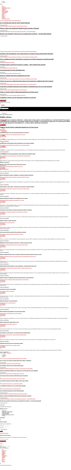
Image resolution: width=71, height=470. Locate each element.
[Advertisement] (35, 44)
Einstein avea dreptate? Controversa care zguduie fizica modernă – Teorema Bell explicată (25, 34)
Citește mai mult (4, 141)
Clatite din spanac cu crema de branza (8, 300)
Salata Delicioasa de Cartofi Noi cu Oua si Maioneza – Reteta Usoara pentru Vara (18, 266)
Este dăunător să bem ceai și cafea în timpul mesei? (11, 365)
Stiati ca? (4, 461)
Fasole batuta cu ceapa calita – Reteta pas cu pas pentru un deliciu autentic (17, 186)
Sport (3, 16)
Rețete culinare (5, 10)
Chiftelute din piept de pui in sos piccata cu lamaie (11, 343)
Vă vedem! (3, 129)
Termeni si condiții (5, 412)
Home (1, 114)
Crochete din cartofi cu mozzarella (8, 289)
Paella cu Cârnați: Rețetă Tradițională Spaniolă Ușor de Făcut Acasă (19, 92)
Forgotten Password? (4, 433)
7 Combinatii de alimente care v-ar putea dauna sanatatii (13, 385)
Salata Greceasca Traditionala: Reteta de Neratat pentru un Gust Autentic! (17, 277)
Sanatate (3, 452)
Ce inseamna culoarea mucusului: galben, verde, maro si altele (14, 380)
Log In (1, 443)
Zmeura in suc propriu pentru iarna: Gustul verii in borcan (13, 164)
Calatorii (3, 456)
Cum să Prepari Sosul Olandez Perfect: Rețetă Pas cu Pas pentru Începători (17, 143)
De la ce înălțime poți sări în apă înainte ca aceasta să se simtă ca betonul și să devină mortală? (27, 59)
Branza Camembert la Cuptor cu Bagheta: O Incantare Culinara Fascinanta (16, 175)
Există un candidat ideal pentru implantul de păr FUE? (15, 75)
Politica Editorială (5, 413)
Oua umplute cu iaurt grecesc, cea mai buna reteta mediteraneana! (15, 332)
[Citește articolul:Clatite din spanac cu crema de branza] (35, 302)
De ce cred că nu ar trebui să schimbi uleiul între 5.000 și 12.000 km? (15, 360)
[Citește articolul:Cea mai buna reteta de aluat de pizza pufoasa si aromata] (35, 234)
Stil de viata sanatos (6, 18)
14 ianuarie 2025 (3, 147)
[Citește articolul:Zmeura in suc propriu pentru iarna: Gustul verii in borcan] (35, 166)
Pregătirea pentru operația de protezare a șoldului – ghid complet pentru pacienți (22, 64)
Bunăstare (4, 8)
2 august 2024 (2, 168)
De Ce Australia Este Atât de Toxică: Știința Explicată (15, 23)
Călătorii (3, 9)
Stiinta (3, 451)
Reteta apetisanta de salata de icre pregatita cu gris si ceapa (13, 198)
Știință (3, 13)
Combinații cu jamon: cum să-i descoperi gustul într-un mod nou (18, 97)
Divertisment (4, 131)
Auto (3, 14)
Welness (3, 124)
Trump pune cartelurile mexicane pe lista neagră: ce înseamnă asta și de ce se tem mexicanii (26, 86)
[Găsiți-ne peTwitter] (0, 419)
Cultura (3, 457)
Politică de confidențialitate (7, 411)
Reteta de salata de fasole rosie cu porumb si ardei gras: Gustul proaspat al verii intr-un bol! (21, 254)
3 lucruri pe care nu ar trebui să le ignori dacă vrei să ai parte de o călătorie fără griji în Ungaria (26, 81)
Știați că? (4, 7)
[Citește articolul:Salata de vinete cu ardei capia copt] (35, 222)
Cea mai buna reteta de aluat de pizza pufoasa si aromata (13, 232)
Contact (3, 415)
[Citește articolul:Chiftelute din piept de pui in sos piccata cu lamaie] (35, 345)
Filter (1, 4)
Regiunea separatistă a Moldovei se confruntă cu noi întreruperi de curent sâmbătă (19, 370)
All (2, 6)
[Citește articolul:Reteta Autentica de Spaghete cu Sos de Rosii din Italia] (35, 313)
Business (4, 15)
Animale (3, 17)
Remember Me (4, 429)
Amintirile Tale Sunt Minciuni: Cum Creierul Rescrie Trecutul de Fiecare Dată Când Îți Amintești (26, 53)
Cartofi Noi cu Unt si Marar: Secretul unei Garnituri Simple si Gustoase (16, 210)
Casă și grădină (5, 11)
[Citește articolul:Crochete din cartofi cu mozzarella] (35, 291)
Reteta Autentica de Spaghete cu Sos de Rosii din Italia (12, 311)
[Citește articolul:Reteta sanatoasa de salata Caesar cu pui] (35, 324)
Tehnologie (4, 12)
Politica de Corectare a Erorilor (8, 414)
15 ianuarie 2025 (3, 136)
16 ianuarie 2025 (3, 130)
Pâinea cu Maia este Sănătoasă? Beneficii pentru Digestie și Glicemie (19, 28)
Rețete (3, 454)
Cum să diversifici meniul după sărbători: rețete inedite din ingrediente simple (17, 153)
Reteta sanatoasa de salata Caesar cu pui (9, 322)
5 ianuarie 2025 (3, 157)
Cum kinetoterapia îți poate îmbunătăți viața (12, 70)
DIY (2, 458)
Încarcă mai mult (3, 100)
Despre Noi (4, 410)
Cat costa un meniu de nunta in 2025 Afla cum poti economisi (14, 375)
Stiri (3, 449)
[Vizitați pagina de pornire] (2, 105)
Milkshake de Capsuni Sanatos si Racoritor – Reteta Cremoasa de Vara (16, 242)
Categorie (4, 114)
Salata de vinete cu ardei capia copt (8, 220)
